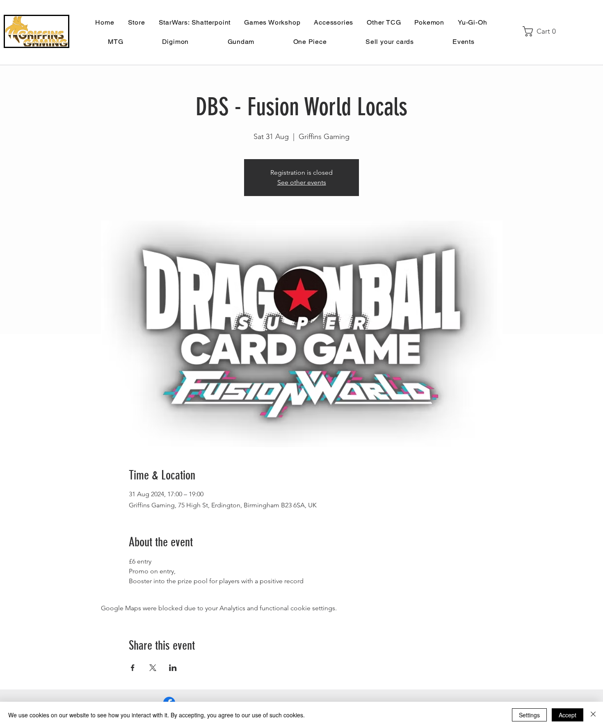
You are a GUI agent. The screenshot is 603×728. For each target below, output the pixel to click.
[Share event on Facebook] (133, 667)
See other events (301, 182)
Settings (529, 715)
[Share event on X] (153, 667)
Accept (567, 715)
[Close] (593, 714)
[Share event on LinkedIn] (173, 667)
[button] (542, 31)
